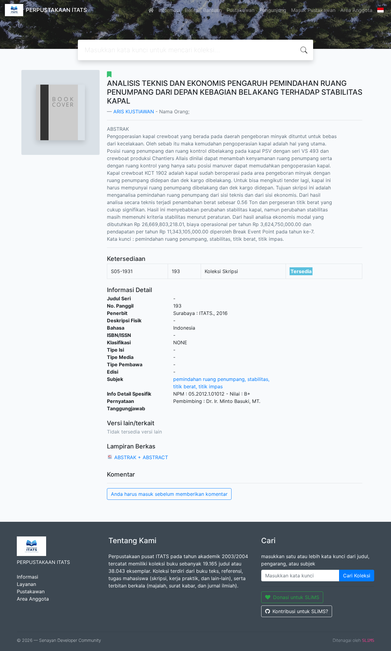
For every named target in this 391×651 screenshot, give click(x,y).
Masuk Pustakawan (313, 10)
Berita (191, 10)
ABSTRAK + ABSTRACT (141, 457)
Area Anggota (356, 10)
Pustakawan (240, 10)
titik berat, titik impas (198, 386)
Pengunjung (272, 10)
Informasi (169, 10)
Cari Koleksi (356, 575)
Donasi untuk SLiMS (296, 597)
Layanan (26, 584)
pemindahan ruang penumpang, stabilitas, (221, 379)
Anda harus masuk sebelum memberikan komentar (169, 494)
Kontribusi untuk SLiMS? (300, 611)
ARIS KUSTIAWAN (133, 111)
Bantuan (212, 10)
